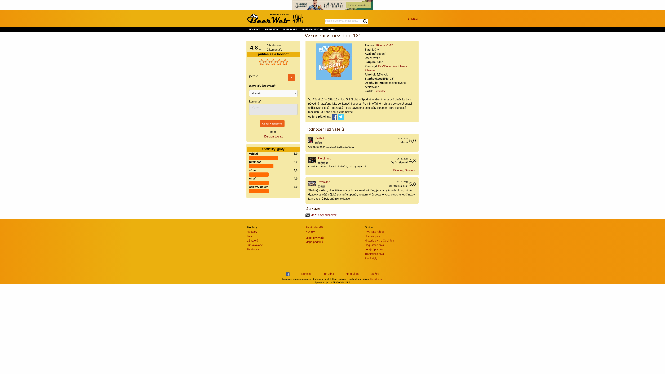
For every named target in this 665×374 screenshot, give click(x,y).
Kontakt (306, 273)
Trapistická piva (374, 253)
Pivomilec (380, 91)
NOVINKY (254, 29)
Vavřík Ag (320, 138)
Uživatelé (252, 240)
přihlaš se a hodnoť (273, 54)
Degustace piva (374, 245)
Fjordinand (324, 158)
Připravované (254, 245)
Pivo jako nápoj (374, 231)
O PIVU (332, 29)
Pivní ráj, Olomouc (404, 170)
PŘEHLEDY (271, 29)
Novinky (310, 231)
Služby (374, 273)
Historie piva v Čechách (379, 240)
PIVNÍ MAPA (290, 29)
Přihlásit (413, 19)
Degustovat (273, 136)
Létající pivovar (374, 249)
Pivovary (251, 231)
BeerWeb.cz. (376, 279)
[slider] (273, 62)
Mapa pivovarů (314, 237)
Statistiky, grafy (273, 149)
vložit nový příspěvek (323, 214)
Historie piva (372, 236)
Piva (249, 236)
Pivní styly (252, 249)
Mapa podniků (314, 242)
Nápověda (352, 273)
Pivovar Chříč (384, 45)
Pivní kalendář (314, 227)
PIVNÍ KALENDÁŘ (312, 29)
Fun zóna (328, 273)
